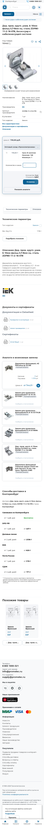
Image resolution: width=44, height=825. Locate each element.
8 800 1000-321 (10, 666)
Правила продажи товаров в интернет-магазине (19, 753)
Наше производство (11, 740)
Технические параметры (17, 209)
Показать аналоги (22, 189)
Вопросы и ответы (10, 760)
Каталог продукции (10, 726)
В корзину (31, 182)
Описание (6, 129)
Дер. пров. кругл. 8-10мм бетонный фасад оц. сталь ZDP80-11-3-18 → (33, 643)
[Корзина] (39, 7)
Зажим (35, 225)
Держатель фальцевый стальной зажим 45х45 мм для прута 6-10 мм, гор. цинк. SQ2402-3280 (26, 468)
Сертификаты (8, 765)
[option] (22, 64)
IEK (23, 107)
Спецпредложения (10, 734)
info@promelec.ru (12, 672)
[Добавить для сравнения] (36, 41)
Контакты (6, 723)
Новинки (6, 732)
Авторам (6, 743)
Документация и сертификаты (15, 126)
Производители (9, 729)
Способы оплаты (9, 763)
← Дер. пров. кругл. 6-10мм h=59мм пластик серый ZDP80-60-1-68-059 (14, 643)
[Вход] (33, 7)
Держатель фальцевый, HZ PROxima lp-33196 (27, 365)
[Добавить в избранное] (32, 41)
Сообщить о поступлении (24, 404)
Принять (12, 817)
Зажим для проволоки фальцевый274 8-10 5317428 (27, 412)
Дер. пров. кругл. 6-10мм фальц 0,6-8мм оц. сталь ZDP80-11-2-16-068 (26, 449)
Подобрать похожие (15, 239)
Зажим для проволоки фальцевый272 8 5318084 (26, 430)
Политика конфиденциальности (15, 794)
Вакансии (6, 737)
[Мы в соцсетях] (5, 688)
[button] (5, 66)
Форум (5, 774)
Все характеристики (10, 124)
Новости (6, 721)
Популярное (7, 771)
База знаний (7, 768)
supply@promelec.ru (13, 677)
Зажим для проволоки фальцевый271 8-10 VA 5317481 (25, 394)
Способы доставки (10, 757)
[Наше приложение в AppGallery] (10, 700)
